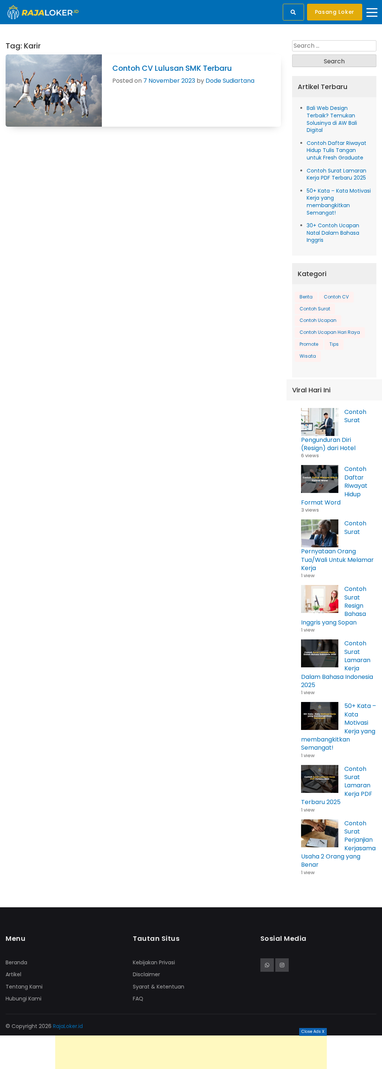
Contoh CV (336, 297)
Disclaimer (146, 974)
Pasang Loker (334, 12)
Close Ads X (313, 1031)
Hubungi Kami (23, 998)
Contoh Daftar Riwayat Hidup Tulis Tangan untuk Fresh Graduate (336, 150)
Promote (309, 344)
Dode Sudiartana (230, 80)
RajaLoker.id (68, 1026)
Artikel (13, 974)
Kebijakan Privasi (154, 962)
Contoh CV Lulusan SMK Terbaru (172, 68)
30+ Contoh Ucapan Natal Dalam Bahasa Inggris (333, 233)
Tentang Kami (24, 986)
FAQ (138, 998)
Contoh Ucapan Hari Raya (330, 332)
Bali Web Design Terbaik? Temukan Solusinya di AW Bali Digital (332, 119)
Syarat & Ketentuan (158, 986)
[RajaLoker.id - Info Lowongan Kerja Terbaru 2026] (43, 11)
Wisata (308, 356)
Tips (334, 344)
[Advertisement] (191, 1052)
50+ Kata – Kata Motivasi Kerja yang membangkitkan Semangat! (339, 201)
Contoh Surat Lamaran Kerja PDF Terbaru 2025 (336, 174)
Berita (306, 297)
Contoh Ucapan (318, 320)
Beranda (16, 962)
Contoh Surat (315, 309)
